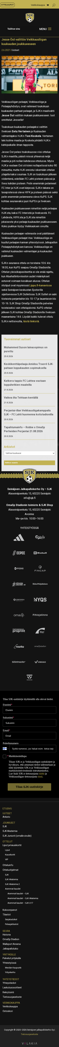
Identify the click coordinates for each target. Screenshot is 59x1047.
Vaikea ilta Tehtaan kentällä (21, 397)
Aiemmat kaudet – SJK (18, 893)
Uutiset (15, 50)
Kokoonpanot (10, 910)
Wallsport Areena (12, 944)
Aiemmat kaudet (12, 889)
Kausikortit (10, 854)
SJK (5, 826)
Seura (6, 931)
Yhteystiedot (11, 979)
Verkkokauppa (38, 5)
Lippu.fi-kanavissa (40, 285)
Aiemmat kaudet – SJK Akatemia (23, 898)
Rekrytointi (8, 992)
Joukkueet (9, 822)
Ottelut (8, 841)
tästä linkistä (30, 321)
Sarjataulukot (11, 919)
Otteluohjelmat (10, 870)
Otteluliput (7, 5)
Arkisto (6, 817)
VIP (6, 859)
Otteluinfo (8, 865)
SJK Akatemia (10, 831)
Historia (7, 934)
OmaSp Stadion (11, 939)
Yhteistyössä (9, 962)
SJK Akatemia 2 (12, 884)
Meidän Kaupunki (13, 967)
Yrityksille (9, 954)
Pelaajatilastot (11, 924)
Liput (7, 850)
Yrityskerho (10, 972)
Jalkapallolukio (10, 948)
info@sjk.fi (30, 498)
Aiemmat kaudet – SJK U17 (20, 903)
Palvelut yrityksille (12, 958)
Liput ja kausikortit (12, 845)
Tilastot (7, 914)
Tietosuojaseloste (12, 997)
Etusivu (7, 808)
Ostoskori (8, 1011)
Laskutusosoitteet (12, 987)
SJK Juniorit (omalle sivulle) (17, 835)
